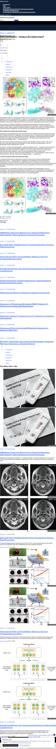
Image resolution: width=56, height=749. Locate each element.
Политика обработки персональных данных (18, 9)
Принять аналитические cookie (10, 745)
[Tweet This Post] (29, 57)
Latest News (6, 7)
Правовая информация (11, 10)
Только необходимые (24, 745)
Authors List (6, 4)
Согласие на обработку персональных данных (19, 12)
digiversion (4, 47)
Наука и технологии (12, 38)
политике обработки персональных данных (20, 742)
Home (4, 6)
